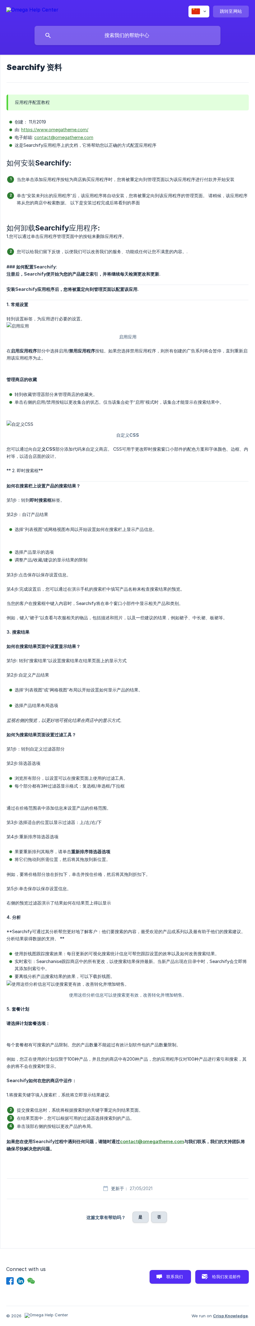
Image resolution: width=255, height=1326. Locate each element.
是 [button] (140, 1216)
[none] (32, 11)
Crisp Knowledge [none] (230, 1315)
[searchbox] (127, 35)
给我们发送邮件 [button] (226, 1276)
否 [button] (159, 1216)
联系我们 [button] (174, 1276)
